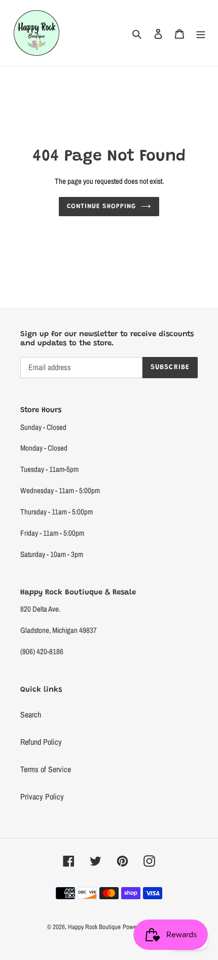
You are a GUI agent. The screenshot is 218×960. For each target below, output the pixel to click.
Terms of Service (45, 769)
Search (30, 714)
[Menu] (200, 33)
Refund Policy (41, 741)
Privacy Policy (42, 796)
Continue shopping (101, 206)
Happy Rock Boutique (94, 927)
